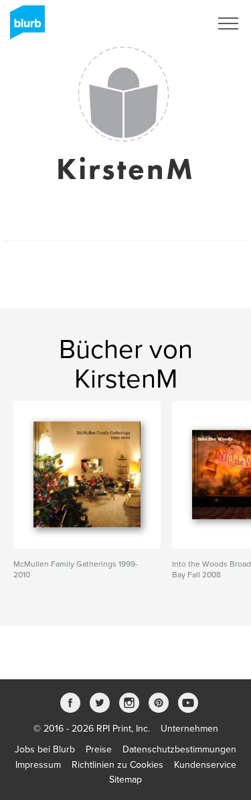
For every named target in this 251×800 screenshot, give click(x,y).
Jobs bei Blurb (45, 749)
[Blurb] (23, 27)
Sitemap (125, 779)
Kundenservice (205, 764)
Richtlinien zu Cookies (117, 764)
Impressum (38, 764)
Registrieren (168, 23)
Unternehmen (189, 728)
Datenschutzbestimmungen (179, 749)
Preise (99, 749)
